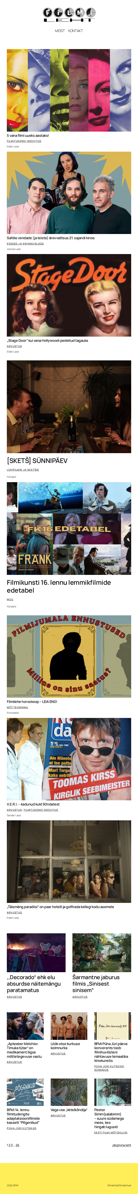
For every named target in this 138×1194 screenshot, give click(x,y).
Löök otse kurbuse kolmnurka (65, 1046)
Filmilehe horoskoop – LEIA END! (32, 701)
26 (17, 1145)
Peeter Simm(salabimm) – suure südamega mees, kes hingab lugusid (109, 1118)
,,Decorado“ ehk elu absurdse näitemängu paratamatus (34, 983)
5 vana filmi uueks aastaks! (28, 135)
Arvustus (14, 346)
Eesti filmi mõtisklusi (111, 1132)
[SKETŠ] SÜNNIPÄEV (37, 460)
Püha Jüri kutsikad (109, 1066)
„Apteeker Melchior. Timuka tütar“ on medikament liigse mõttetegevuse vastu (24, 1050)
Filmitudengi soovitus (24, 141)
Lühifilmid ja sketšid (23, 469)
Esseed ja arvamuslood (25, 243)
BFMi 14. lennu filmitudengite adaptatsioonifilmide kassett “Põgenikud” (23, 1116)
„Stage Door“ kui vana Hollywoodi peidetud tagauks (47, 340)
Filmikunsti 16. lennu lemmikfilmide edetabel (59, 586)
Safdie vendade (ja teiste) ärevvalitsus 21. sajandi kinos (51, 238)
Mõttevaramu (17, 707)
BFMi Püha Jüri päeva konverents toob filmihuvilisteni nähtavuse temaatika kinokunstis (111, 1052)
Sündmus (101, 1070)
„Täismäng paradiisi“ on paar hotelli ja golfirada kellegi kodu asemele (60, 907)
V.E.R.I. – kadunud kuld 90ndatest (33, 804)
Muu (10, 599)
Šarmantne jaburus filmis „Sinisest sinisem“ (96, 983)
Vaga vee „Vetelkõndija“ (69, 1110)
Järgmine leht (121, 1145)
